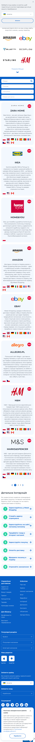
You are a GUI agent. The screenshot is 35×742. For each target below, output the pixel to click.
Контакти (23, 608)
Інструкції (23, 601)
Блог (21, 595)
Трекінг (4, 595)
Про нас (23, 584)
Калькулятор (5, 599)
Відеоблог (23, 598)
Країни (22, 588)
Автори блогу (25, 615)
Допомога (23, 605)
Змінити (17, 20)
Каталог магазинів (26, 591)
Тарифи (4, 602)
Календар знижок (7, 605)
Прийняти (17, 736)
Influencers (24, 611)
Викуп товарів (6, 592)
